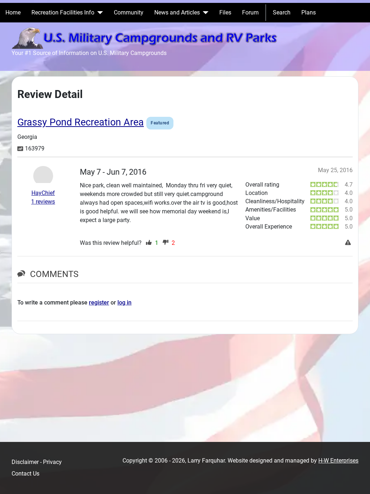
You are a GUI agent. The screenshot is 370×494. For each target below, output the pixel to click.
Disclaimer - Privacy (37, 462)
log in (124, 302)
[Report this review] (349, 243)
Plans (308, 12)
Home (13, 12)
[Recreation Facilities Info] (98, 12)
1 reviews (43, 201)
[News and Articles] (204, 12)
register (99, 302)
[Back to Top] (357, 480)
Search (282, 12)
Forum (250, 12)
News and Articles (177, 12)
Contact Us (25, 473)
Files (225, 12)
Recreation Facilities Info (62, 12)
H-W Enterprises (338, 460)
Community (128, 12)
